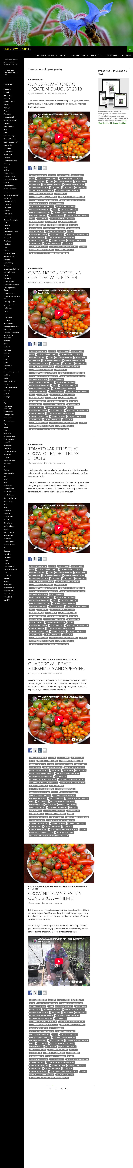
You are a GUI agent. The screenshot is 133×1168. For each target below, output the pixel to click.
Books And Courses (78, 55)
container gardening (57, 659)
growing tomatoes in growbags (43, 200)
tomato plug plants (76, 240)
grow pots (81, 187)
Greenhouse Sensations (74, 184)
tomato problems (52, 243)
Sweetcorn (7, 548)
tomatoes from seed (38, 247)
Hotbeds (7, 320)
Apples (6, 105)
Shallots (6, 507)
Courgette (7, 204)
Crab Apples (8, 214)
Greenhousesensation (39, 187)
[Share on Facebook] (30, 168)
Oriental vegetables (11, 387)
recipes (6, 457)
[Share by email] (45, 168)
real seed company (37, 225)
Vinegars (7, 578)
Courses (7, 211)
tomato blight (57, 234)
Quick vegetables (10, 451)
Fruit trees (7, 266)
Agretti (6, 92)
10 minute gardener (38, 175)
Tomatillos (7, 554)
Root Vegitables (9, 473)
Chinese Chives (9, 176)
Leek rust (7, 353)
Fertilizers (7, 244)
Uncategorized (35, 80)
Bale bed (7, 123)
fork (51, 181)
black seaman (77, 175)
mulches (7, 375)
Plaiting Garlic (8, 411)
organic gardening (38, 215)
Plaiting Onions (9, 415)
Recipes (63, 55)
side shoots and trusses (54, 228)
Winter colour (9, 588)
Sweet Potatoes (9, 545)
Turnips (6, 563)
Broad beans (8, 151)
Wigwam (7, 581)
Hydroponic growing (66, 206)
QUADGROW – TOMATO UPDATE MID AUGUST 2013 (55, 86)
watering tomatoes (65, 250)
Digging (6, 228)
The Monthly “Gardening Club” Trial (11, 72)
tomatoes (68, 243)
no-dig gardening (10, 381)
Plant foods (8, 418)
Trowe (83, 247)
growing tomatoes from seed (72, 197)
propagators (8, 445)
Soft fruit (7, 514)
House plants (8, 323)
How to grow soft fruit (11, 332)
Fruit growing (8, 263)
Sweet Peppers (9, 542)
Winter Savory (9, 594)
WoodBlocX (8, 597)
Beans (6, 129)
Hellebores (8, 308)
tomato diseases (37, 237)
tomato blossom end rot (77, 234)
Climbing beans (9, 186)
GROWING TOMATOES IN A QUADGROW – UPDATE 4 (54, 275)
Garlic (6, 275)
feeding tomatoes (37, 181)
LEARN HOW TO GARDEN (17, 49)
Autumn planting (9, 117)
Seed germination (10, 498)
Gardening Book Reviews (45, 55)
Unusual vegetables (11, 570)
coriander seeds (9, 201)
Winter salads (9, 591)
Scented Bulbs (9, 489)
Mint (5, 369)
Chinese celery (9, 173)
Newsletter (95, 55)
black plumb (64, 175)
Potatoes (7, 430)
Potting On (7, 433)
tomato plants (58, 240)
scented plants (9, 495)
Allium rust (8, 95)
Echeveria (7, 235)
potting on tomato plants (62, 219)
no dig (6, 378)
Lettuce (6, 356)
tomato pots (36, 243)
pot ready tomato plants (77, 215)
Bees (6, 133)
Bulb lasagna (8, 154)
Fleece (6, 250)
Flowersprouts (9, 256)
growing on (61, 194)
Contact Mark (111, 55)
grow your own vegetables (41, 191)
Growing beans (9, 293)
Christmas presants (11, 179)
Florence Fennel (9, 253)
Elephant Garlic (9, 238)
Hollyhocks (8, 317)
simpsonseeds (73, 228)
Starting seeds (9, 532)
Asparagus (7, 114)
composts (7, 192)
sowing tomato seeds (56, 231)
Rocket (6, 470)
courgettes (8, 207)
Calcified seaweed (10, 161)
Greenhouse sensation (53, 184)
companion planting (10, 189)
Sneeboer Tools (36, 231)
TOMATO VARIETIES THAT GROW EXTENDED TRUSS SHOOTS (53, 453)
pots (32, 219)
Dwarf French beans (11, 232)
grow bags (68, 187)
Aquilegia (7, 108)
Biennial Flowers (10, 139)
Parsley (6, 394)
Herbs (6, 311)
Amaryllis (7, 98)
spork (70, 231)
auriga (52, 175)
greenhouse (35, 184)
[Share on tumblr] (40, 168)
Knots (6, 344)
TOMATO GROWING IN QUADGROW (61, 237)
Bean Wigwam (9, 126)
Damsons (7, 225)
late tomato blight (69, 209)
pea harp (7, 400)
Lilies (6, 359)
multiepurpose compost (40, 212)
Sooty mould (8, 517)
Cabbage (7, 158)
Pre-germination (9, 436)
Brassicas (7, 148)
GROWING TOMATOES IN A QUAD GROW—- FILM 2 (54, 896)
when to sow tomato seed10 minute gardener (49, 253)
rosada (73, 225)
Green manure (9, 281)
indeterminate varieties (39, 209)
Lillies (6, 362)
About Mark (126, 55)
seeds (6, 504)
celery (6, 167)
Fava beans (8, 241)
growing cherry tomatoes (68, 191)
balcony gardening (37, 659)
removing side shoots (58, 225)
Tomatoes (72, 659)
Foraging (7, 260)
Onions (6, 384)
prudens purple (36, 222)
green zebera (81, 181)
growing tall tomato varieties (43, 197)
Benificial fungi (9, 136)
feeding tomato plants (47, 178)
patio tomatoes (56, 215)
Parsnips (7, 397)
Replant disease (9, 461)
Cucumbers (8, 217)
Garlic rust (7, 278)
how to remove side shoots (41, 206)
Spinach (6, 520)
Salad (6, 479)
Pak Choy (7, 390)
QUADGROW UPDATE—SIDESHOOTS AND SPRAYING (56, 666)
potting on (43, 219)
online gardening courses (64, 212)
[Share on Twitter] (35, 168)
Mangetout (8, 366)
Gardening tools (9, 272)
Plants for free (9, 421)
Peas (5, 403)
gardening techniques (11, 269)
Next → (64, 1089)
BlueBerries (8, 145)
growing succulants (10, 305)
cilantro (6, 182)
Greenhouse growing (77, 887)
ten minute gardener (38, 234)
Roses (6, 476)
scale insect (8, 485)
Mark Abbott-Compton (56, 94)
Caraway (7, 164)
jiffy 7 (55, 209)
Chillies (6, 170)
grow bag (56, 187)
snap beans (8, 510)
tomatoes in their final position (64, 247)
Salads (6, 482)
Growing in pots (9, 302)
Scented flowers (9, 492)
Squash (6, 529)
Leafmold (7, 347)
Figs (5, 247)
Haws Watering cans (38, 203)
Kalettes (7, 341)
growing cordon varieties (41, 194)
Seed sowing (8, 501)
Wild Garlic (8, 584)
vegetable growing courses (41, 250)
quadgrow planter (67, 222)
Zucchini (7, 600)
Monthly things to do (11, 372)
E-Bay (32, 178)
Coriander (7, 198)
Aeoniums (7, 89)
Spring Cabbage (9, 526)
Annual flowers (9, 101)
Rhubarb (7, 467)
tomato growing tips (39, 240)
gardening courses (64, 181)
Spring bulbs (8, 523)
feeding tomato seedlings (71, 178)
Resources (7, 464)
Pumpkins (7, 448)
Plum (6, 424)
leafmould (7, 350)
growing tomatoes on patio (73, 200)
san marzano (35, 228)
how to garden (56, 203)
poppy (6, 427)
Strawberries (8, 535)
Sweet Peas (8, 538)
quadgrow (51, 222)
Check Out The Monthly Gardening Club (112, 121)
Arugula (6, 111)
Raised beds (8, 454)
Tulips (6, 560)
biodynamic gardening (11, 142)
